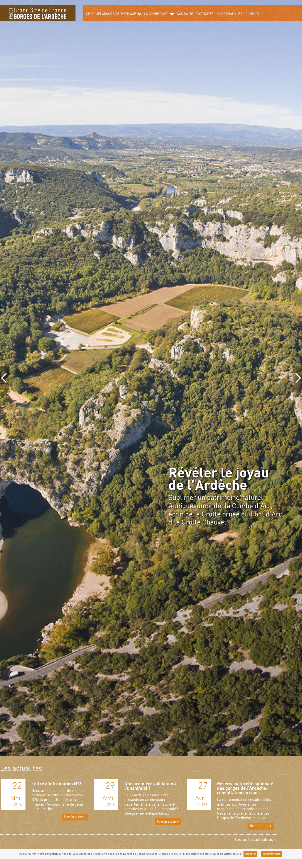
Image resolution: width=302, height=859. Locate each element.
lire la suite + (75, 817)
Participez (204, 14)
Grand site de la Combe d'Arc (38, 13)
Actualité (185, 14)
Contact (252, 14)
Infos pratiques (229, 14)
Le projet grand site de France (111, 14)
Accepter (250, 853)
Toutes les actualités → (256, 839)
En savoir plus (271, 853)
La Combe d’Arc (156, 14)
